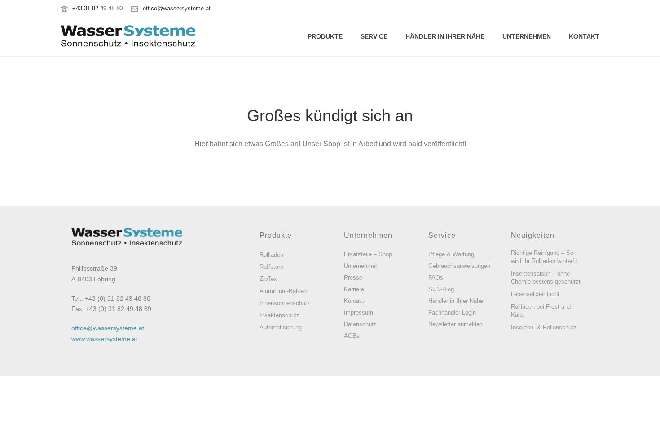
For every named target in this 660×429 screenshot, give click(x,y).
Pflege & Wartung (451, 254)
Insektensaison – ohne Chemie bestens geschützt (546, 277)
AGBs (352, 336)
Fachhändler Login (452, 312)
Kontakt (584, 36)
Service (374, 36)
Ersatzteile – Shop (368, 254)
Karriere (354, 289)
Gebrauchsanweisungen (459, 266)
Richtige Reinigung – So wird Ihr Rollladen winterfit (544, 257)
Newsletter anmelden (455, 324)
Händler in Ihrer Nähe (444, 36)
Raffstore (271, 266)
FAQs (435, 277)
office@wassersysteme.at (177, 8)
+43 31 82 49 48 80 (97, 8)
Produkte (325, 36)
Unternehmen (526, 36)
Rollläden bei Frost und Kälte (541, 310)
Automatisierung (281, 327)
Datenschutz (360, 324)
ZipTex (268, 279)
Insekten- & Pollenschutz (543, 327)
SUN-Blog (441, 289)
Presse (353, 277)
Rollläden (271, 254)
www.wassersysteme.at (104, 338)
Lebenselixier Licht (535, 294)
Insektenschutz (279, 315)
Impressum (358, 312)
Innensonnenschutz (285, 303)
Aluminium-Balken (283, 291)
